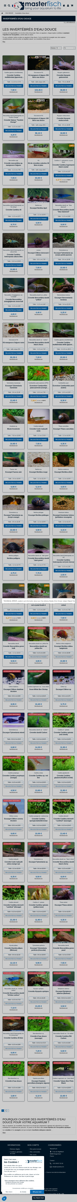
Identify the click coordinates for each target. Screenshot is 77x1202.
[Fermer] (74, 597)
